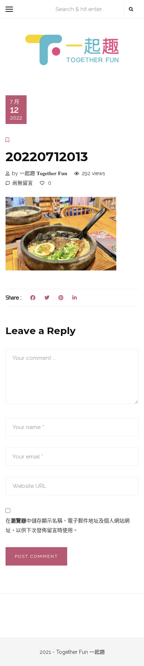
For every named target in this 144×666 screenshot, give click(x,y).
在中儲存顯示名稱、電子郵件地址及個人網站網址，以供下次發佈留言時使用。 (68, 525)
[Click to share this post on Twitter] (46, 297)
